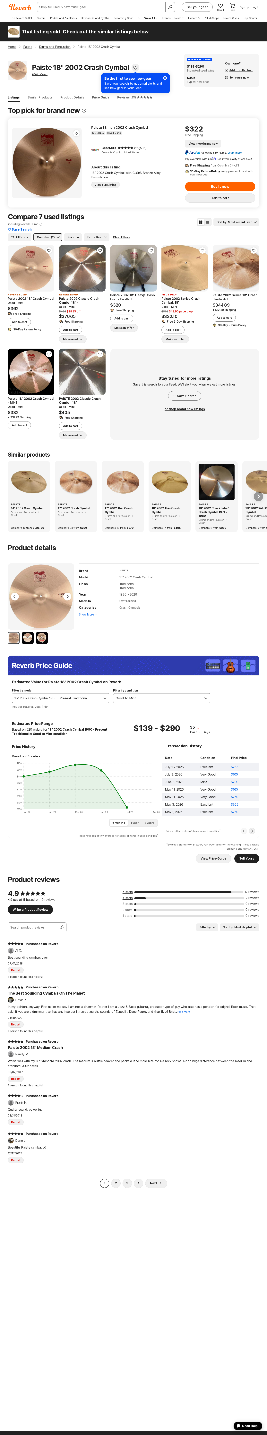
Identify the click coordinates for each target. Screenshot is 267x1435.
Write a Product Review (30, 910)
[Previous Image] (15, 596)
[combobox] (56, 698)
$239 (234, 782)
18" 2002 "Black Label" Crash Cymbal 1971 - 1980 (214, 511)
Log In (255, 7)
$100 (234, 774)
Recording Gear (123, 18)
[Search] (170, 7)
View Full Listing (105, 184)
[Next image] (76, 163)
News (178, 18)
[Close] (165, 78)
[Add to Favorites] (135, 68)
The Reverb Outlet (21, 18)
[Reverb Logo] (20, 7)
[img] (125, 147)
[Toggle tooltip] (84, 111)
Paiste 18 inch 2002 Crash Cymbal (119, 127)
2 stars (128, 910)
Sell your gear (197, 7)
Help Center (250, 18)
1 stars (127, 916)
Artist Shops (211, 18)
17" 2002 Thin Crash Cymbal (119, 510)
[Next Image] (67, 596)
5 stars (128, 892)
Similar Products (40, 97)
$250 (234, 797)
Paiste (123, 570)
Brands (166, 18)
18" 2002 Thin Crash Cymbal (166, 510)
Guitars (41, 18)
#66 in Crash (39, 74)
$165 (234, 789)
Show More (86, 614)
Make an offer (72, 339)
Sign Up (244, 7)
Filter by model (22, 690)
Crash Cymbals (130, 607)
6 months (118, 822)
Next (153, 1183)
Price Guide (100, 97)
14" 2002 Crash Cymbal (27, 508)
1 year (135, 822)
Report (15, 970)
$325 (234, 804)
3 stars (128, 904)
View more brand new (203, 143)
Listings (14, 97)
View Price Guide (213, 858)
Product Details (72, 97)
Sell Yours (246, 858)
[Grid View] (201, 222)
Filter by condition (125, 690)
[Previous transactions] (244, 831)
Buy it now (220, 186)
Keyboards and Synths (95, 18)
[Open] (105, 698)
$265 (234, 767)
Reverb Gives (231, 18)
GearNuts (108, 148)
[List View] (207, 222)
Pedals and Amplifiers (63, 18)
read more (183, 1011)
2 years (149, 822)
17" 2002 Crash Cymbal (74, 508)
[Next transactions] (252, 831)
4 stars (128, 898)
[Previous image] (17, 163)
